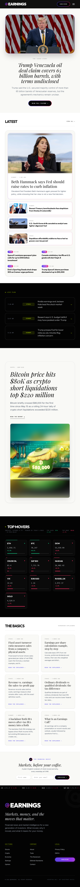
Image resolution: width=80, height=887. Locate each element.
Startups (14, 860)
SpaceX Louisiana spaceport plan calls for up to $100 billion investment (22, 258)
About (32, 849)
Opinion (14, 864)
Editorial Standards (36, 860)
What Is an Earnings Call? (56, 720)
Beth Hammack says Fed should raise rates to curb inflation (37, 184)
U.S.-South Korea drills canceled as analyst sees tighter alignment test (48, 224)
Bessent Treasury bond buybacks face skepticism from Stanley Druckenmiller (48, 209)
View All (71, 121)
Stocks (14, 849)
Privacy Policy (60, 849)
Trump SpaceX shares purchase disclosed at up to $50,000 (55, 270)
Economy (14, 857)
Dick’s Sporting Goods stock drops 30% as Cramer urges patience (22, 270)
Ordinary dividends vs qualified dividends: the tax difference (58, 685)
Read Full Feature (40, 103)
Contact (32, 864)
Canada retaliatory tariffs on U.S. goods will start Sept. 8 (56, 256)
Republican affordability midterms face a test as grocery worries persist (48, 239)
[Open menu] (73, 4)
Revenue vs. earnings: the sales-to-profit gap (21, 684)
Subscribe (63, 4)
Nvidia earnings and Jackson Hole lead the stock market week (51, 304)
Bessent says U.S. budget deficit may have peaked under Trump (52, 318)
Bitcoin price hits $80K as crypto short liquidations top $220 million (33, 384)
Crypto (14, 853)
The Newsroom (35, 857)
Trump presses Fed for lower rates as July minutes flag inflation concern (51, 333)
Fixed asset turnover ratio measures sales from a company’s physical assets (19, 647)
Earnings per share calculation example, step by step (56, 645)
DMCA (57, 853)
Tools (32, 853)
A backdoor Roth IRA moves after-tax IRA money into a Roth (20, 722)
